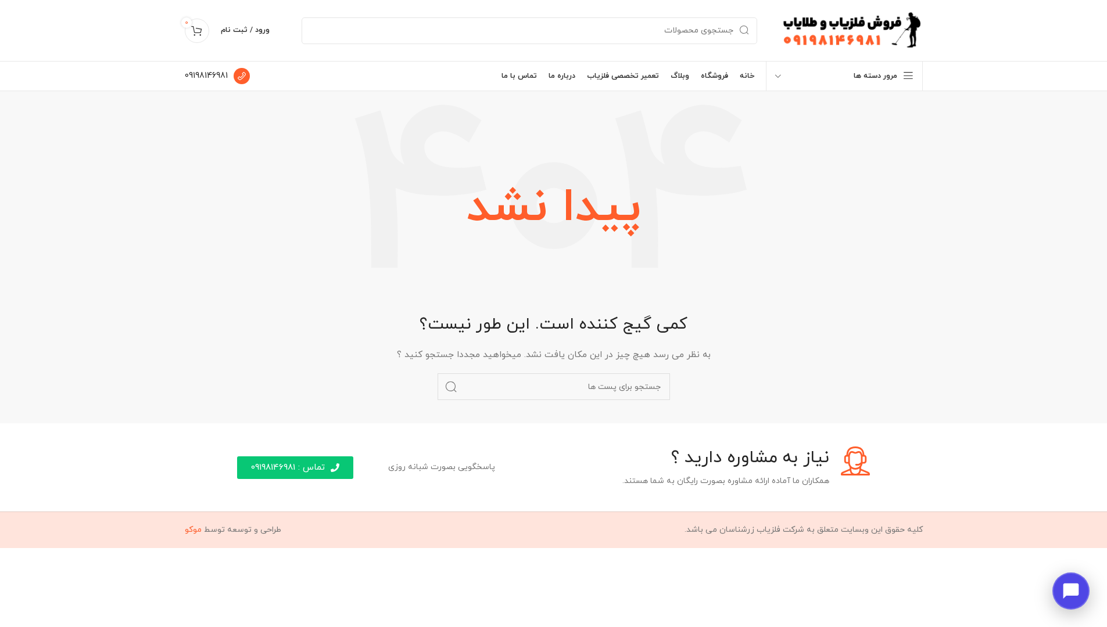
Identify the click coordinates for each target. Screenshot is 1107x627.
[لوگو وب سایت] (851, 29)
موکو (193, 529)
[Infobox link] (217, 76)
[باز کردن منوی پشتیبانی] (1071, 591)
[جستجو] (451, 386)
